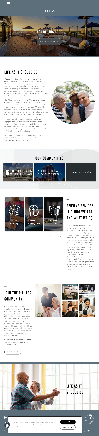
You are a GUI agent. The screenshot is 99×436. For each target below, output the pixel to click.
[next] (59, 236)
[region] (45, 424)
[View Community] (18, 172)
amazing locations (25, 340)
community (8, 138)
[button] (12, 352)
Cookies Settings (68, 427)
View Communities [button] (49, 42)
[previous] (51, 236)
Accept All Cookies (68, 422)
